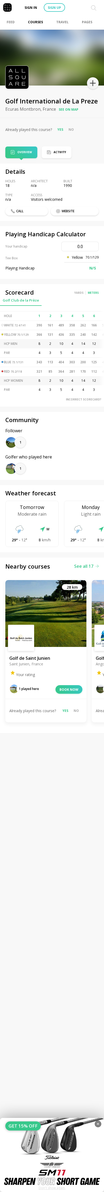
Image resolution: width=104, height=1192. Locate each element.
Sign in (31, 7)
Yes (60, 129)
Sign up (54, 7)
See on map (68, 109)
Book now (68, 689)
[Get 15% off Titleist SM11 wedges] (52, 1155)
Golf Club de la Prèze (21, 300)
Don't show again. (52, 1188)
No (71, 129)
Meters (93, 293)
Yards (78, 293)
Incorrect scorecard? (83, 399)
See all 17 (83, 566)
